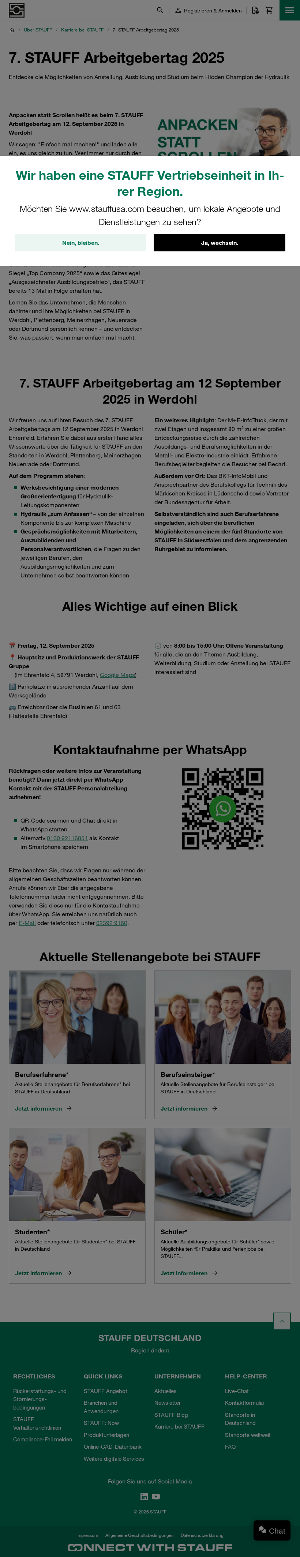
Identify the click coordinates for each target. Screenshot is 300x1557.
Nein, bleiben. (80, 242)
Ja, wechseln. (219, 242)
